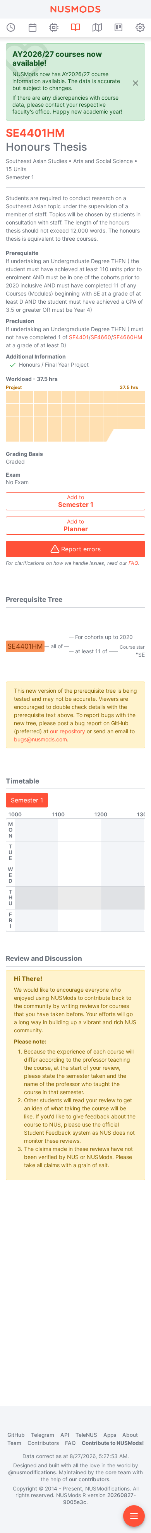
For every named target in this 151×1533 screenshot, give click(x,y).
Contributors (43, 1443)
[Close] (135, 82)
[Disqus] (75, 1283)
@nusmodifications (32, 1472)
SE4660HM (127, 337)
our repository (67, 731)
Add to (75, 501)
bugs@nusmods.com (40, 739)
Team (14, 1443)
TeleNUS (86, 1435)
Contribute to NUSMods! (113, 1443)
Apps (109, 1435)
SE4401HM (25, 646)
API (64, 1435)
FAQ (133, 563)
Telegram (42, 1435)
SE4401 (79, 337)
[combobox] (75, 501)
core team (118, 1472)
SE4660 (101, 337)
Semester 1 (27, 800)
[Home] (75, 9)
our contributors (89, 1479)
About (130, 1435)
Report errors (81, 549)
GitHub (16, 1435)
